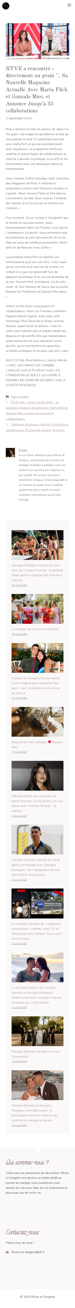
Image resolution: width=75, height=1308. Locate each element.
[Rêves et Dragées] (6, 6)
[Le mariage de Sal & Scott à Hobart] (37, 621)
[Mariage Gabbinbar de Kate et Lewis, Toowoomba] (37, 1043)
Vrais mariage (20, 397)
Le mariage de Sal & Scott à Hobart (35, 629)
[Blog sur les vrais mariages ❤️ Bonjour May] (37, 734)
